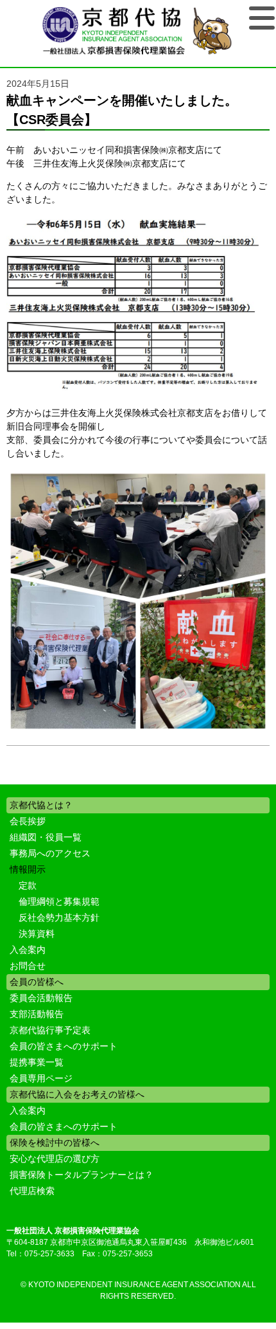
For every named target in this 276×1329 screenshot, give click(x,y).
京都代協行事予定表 (50, 1030)
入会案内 (28, 950)
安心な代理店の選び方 (54, 1158)
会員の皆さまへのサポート (63, 1046)
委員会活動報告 (41, 998)
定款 (28, 885)
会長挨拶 (28, 821)
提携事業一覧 (37, 1062)
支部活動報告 (37, 1014)
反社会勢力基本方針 (59, 917)
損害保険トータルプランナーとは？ (81, 1175)
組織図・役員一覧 (46, 837)
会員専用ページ (41, 1078)
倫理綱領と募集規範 (59, 901)
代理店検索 (32, 1191)
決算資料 (37, 933)
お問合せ (28, 966)
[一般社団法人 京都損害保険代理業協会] (138, 31)
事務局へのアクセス (50, 853)
